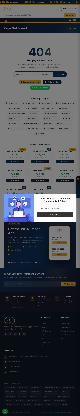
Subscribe (55, 215)
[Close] (74, 196)
